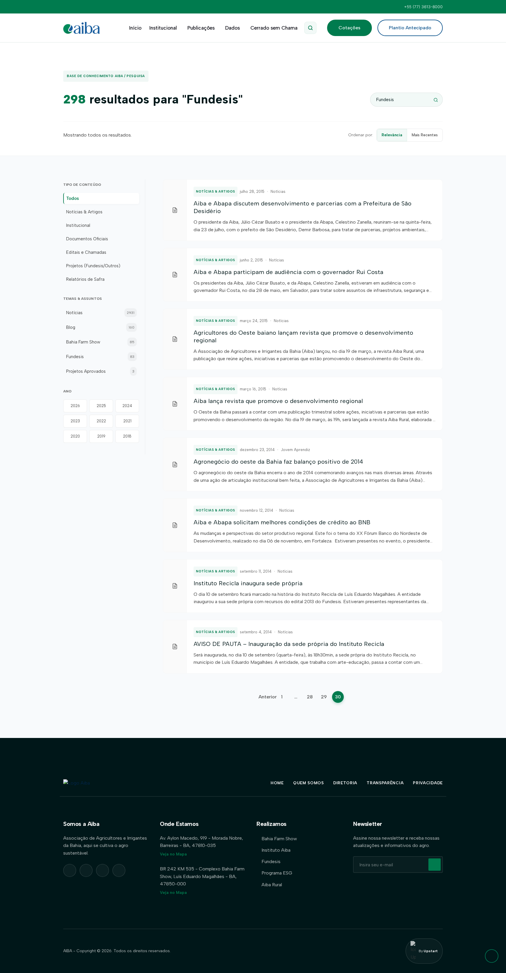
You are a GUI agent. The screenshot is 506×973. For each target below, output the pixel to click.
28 (310, 697)
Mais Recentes (425, 135)
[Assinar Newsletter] (434, 864)
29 (324, 697)
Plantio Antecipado (410, 27)
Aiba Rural (271, 884)
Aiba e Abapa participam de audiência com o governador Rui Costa (288, 271)
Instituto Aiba (275, 850)
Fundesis (271, 861)
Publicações (201, 28)
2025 (101, 406)
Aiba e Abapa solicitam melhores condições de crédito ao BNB (282, 522)
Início (135, 28)
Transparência (385, 782)
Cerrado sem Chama (274, 28)
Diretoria (345, 782)
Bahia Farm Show (279, 838)
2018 (127, 436)
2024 (127, 406)
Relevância (392, 135)
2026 (75, 406)
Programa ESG (276, 873)
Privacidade (428, 782)
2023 (75, 421)
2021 (127, 421)
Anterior (267, 697)
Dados (232, 28)
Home (277, 782)
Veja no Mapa (173, 854)
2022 (101, 421)
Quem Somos (308, 782)
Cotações (349, 27)
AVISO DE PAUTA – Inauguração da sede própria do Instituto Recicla (289, 643)
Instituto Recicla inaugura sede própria (248, 583)
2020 (75, 436)
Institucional (163, 28)
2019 (101, 436)
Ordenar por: (360, 134)
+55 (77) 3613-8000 (423, 6)
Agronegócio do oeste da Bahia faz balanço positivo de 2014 (278, 461)
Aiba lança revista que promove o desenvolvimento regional (278, 400)
